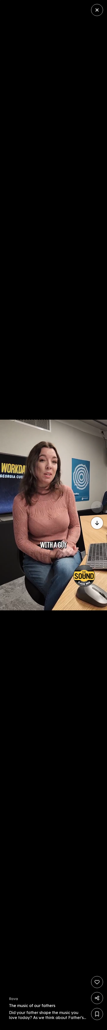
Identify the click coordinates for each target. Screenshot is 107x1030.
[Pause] (53, 515)
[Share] (97, 998)
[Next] (97, 523)
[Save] (97, 1014)
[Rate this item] (97, 982)
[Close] (97, 10)
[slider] (22, 1024)
